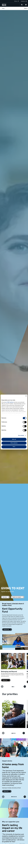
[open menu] (26, 5)
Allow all (14, 439)
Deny (14, 446)
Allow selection (14, 443)
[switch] (25, 422)
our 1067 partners (9, 402)
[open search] (22, 5)
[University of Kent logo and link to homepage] (4, 5)
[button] (26, 5)
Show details (21, 435)
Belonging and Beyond (9, 672)
